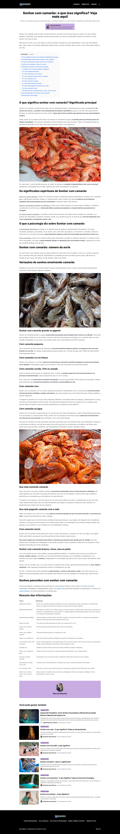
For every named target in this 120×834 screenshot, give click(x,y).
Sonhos (77, 4)
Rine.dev (98, 829)
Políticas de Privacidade (58, 821)
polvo (85, 586)
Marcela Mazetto (56, 25)
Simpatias (85, 4)
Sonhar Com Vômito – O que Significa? (54, 794)
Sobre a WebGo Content (76, 821)
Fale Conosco (43, 821)
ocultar (31, 54)
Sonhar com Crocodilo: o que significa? (55, 746)
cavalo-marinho (24, 591)
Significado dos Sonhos (50, 722)
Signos (94, 4)
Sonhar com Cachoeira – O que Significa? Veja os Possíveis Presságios (67, 778)
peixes (59, 588)
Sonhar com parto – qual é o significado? (55, 762)
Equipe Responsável (30, 821)
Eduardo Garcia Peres (49, 736)
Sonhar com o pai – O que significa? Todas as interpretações (63, 729)
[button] (99, 4)
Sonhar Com (45, 710)
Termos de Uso (91, 821)
